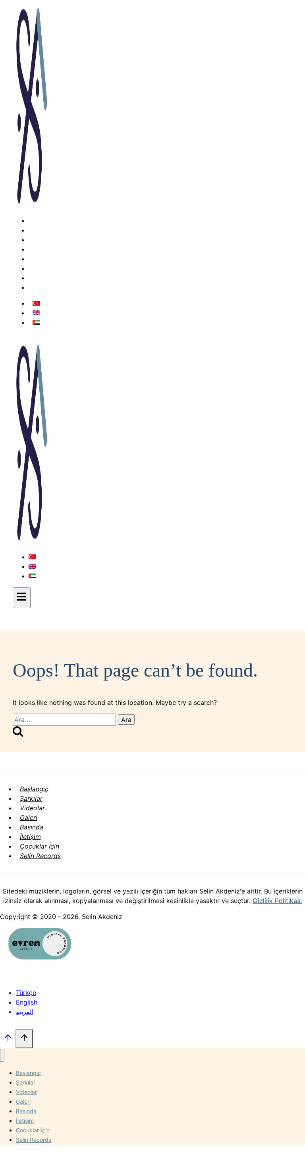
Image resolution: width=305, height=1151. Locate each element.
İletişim (43, 268)
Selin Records (53, 287)
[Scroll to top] (7, 1040)
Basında (44, 259)
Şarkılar (44, 230)
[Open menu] (22, 597)
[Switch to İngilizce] (36, 312)
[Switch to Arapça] (36, 322)
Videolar (45, 240)
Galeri (41, 249)
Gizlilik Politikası (277, 901)
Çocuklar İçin (52, 278)
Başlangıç (47, 220)
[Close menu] (2, 1055)
